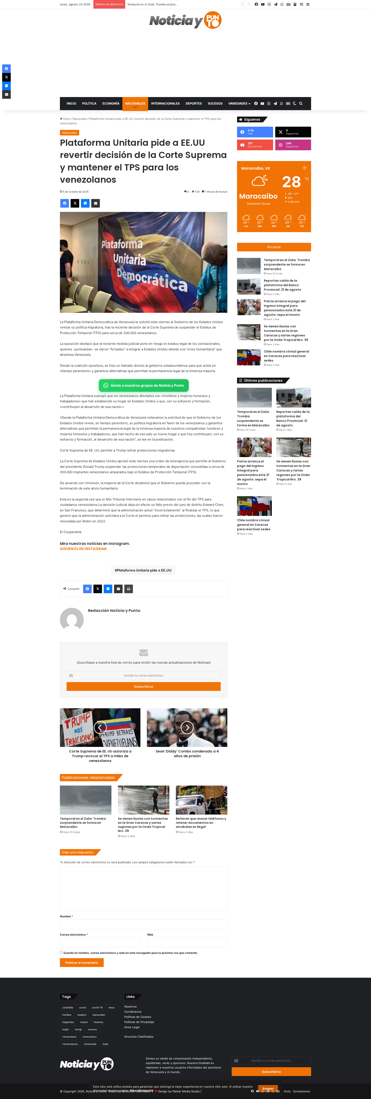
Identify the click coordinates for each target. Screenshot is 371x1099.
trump (78, 1029)
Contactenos (301, 1091)
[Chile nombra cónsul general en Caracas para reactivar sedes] (249, 357)
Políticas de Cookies (137, 1016)
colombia (67, 1007)
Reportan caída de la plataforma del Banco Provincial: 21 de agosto (282, 285)
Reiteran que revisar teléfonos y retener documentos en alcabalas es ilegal (201, 822)
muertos (98, 1022)
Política (89, 103)
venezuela (90, 1044)
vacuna (92, 1029)
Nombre (66, 916)
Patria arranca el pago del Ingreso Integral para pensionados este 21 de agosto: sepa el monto (285, 308)
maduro (81, 1014)
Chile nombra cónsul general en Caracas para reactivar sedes (286, 356)
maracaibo (98, 1014)
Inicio (71, 103)
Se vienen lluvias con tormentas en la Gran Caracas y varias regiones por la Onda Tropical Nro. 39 (143, 824)
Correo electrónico (74, 934)
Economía (110, 103)
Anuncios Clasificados (139, 1036)
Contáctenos (132, 1011)
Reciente (274, 247)
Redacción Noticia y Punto (114, 610)
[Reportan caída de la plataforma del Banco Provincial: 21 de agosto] (249, 286)
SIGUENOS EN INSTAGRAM (83, 548)
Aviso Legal (131, 1027)
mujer (65, 1029)
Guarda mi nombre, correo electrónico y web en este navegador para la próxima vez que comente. (131, 953)
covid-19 (97, 1007)
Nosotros (130, 1006)
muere (84, 1022)
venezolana (69, 1036)
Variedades (237, 103)
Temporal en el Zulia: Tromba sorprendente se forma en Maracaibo (172, 4)
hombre (66, 1014)
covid (82, 1007)
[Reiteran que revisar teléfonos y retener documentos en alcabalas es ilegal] (201, 800)
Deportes (194, 103)
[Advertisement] (185, 65)
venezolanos (70, 1044)
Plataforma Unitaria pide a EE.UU (144, 570)
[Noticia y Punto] (185, 22)
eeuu (112, 1007)
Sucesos (215, 103)
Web (150, 934)
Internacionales (165, 103)
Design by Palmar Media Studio (179, 1091)
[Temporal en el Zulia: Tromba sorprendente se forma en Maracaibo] (85, 800)
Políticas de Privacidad (139, 1022)
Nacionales (135, 103)
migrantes (68, 1022)
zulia (105, 1044)
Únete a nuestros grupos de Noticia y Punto (147, 385)
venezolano (89, 1036)
